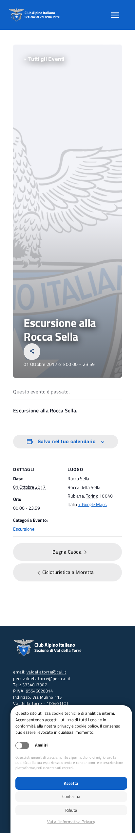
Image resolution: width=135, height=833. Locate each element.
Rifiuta (71, 810)
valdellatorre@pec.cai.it (47, 678)
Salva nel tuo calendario (67, 441)
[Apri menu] (115, 15)
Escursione (23, 528)
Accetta (71, 783)
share (32, 351)
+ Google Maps (92, 504)
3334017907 (34, 684)
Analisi (41, 745)
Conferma (71, 796)
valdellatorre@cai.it (47, 672)
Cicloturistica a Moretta (67, 572)
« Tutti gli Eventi (44, 59)
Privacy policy (71, 822)
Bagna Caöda (67, 552)
